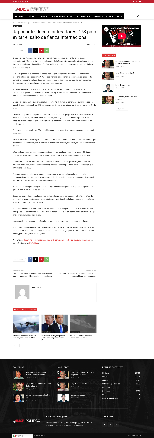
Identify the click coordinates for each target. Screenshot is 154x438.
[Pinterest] (41, 50)
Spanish (19, 436)
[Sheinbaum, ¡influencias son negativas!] (108, 100)
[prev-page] (14, 345)
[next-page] (18, 345)
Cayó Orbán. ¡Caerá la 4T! (125, 73)
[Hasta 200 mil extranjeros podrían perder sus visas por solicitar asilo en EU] (55, 324)
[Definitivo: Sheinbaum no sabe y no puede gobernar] (108, 64)
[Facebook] (133, 1)
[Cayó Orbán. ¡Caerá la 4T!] (108, 76)
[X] (136, 1)
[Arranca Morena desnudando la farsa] (18, 398)
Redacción (36, 287)
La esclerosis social (123, 85)
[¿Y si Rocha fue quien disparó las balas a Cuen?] (18, 387)
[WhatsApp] (46, 50)
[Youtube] (139, 1)
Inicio (14, 23)
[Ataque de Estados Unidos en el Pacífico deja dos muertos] (83, 324)
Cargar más (121, 109)
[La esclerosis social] (108, 88)
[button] (138, 16)
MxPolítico (33, 243)
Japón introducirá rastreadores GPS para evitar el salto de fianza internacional (57, 240)
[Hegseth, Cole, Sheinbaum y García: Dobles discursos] (18, 375)
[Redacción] (22, 292)
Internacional (22, 23)
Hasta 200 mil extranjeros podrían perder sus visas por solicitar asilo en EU (54, 338)
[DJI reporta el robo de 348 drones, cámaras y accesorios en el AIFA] (26, 324)
